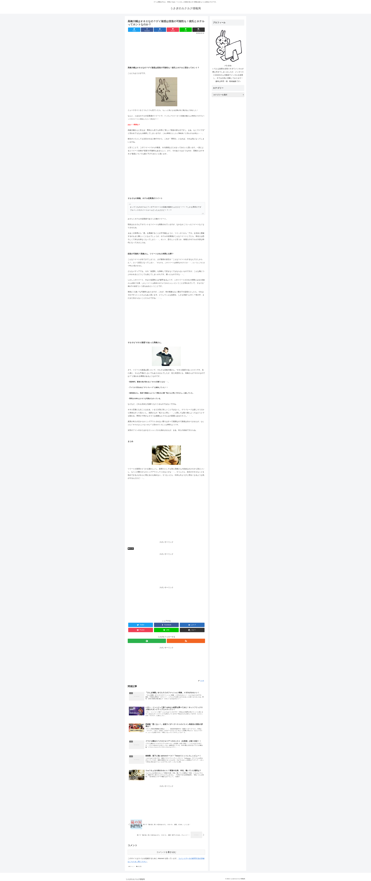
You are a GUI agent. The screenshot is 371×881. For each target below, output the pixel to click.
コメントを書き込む (166, 852)
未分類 (131, 548)
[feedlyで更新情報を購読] (147, 641)
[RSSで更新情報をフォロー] (186, 641)
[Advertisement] (166, 49)
